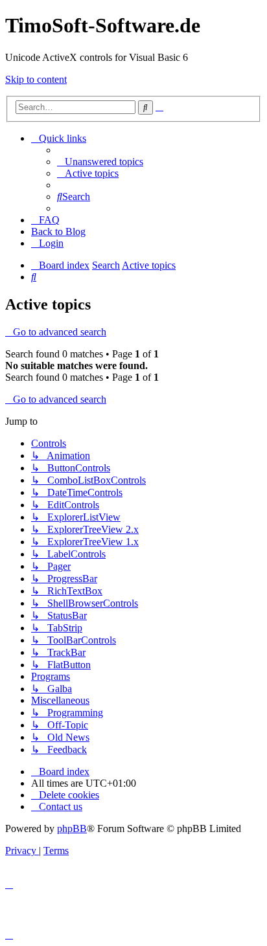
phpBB (72, 828)
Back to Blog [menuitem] (58, 231)
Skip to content (36, 79)
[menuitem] (100, 161)
